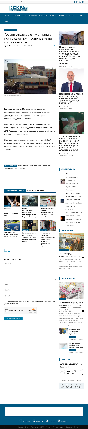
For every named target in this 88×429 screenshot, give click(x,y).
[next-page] (9, 250)
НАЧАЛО (8, 16)
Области (14, 30)
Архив (62, 427)
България (7, 30)
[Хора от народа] (71, 242)
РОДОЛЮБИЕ (43, 16)
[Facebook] (74, 1)
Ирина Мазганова (10, 46)
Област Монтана (35, 165)
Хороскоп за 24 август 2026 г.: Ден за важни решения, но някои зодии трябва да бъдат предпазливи (73, 199)
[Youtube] (82, 1)
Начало (20, 427)
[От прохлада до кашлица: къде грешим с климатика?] (63, 346)
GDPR (42, 427)
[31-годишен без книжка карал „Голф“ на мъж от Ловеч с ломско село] (12, 225)
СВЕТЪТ (24, 16)
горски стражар (23, 165)
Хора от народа (65, 254)
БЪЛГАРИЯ (16, 16)
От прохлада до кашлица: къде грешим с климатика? (76, 345)
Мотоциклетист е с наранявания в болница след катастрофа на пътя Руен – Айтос (73, 180)
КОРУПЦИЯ (33, 16)
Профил (23, 2)
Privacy (76, 427)
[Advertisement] (30, 102)
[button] (81, 16)
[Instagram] (77, 1)
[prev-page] (5, 250)
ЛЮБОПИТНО (62, 16)
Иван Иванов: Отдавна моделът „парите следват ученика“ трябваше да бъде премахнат (71, 98)
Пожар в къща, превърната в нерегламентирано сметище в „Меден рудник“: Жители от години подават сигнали (69, 54)
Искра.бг (61, 256)
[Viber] (49, 53)
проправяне (9, 168)
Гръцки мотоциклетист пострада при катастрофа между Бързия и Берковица (29, 212)
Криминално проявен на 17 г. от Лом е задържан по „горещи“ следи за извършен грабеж (30, 237)
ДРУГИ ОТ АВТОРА (35, 190)
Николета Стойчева (65, 310)
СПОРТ (71, 16)
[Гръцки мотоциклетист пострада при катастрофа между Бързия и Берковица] (30, 201)
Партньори (34, 427)
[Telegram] (54, 53)
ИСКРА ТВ (53, 16)
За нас (27, 427)
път (16, 168)
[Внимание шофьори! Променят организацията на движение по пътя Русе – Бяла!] (48, 201)
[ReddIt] (32, 53)
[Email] (38, 53)
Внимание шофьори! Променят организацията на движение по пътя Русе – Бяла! (47, 212)
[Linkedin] (27, 53)
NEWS (7, 21)
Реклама (55, 427)
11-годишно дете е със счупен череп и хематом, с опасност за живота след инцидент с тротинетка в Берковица (48, 239)
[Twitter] (80, 1)
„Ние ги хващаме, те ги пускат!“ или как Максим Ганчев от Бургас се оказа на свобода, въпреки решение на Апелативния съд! (71, 143)
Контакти (69, 427)
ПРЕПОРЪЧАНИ (68, 278)
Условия (48, 427)
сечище (22, 168)
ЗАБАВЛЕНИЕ (67, 230)
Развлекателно (64, 250)
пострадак (46, 165)
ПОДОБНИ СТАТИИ (15, 190)
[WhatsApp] (43, 53)
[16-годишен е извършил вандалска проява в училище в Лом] (12, 201)
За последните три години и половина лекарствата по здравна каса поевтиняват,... (71, 304)
